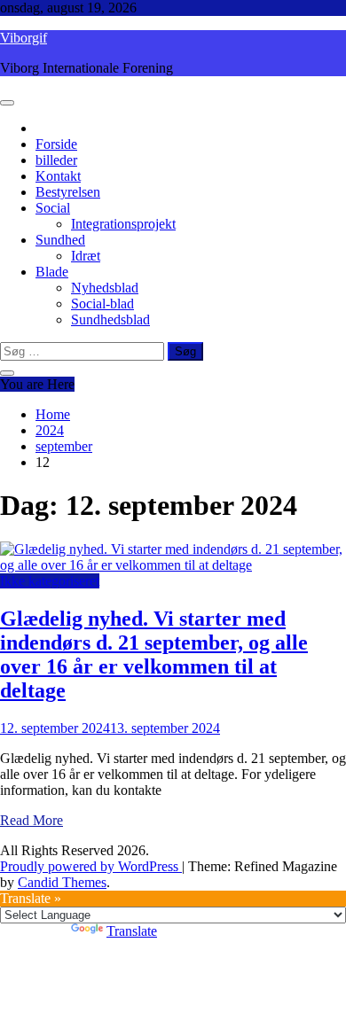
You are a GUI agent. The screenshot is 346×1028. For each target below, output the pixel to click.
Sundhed (60, 239)
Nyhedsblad (104, 287)
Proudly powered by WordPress (91, 866)
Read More (31, 820)
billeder (56, 159)
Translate (131, 930)
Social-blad (102, 303)
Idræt (85, 255)
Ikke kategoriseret (49, 580)
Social (52, 207)
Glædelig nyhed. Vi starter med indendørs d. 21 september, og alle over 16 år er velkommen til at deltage (154, 654)
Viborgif (23, 37)
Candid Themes (62, 882)
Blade (51, 271)
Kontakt (58, 175)
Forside (56, 144)
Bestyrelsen (67, 191)
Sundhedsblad (110, 319)
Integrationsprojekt (123, 223)
